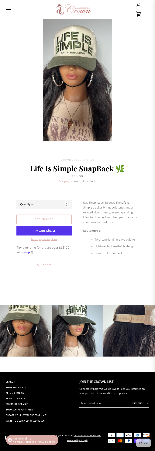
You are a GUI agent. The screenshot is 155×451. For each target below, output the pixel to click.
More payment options (44, 239)
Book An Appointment (20, 410)
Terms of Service (17, 404)
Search (10, 382)
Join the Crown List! (97, 382)
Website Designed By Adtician (25, 421)
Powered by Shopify (77, 440)
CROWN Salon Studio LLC (87, 435)
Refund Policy (15, 393)
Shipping (64, 181)
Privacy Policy (15, 398)
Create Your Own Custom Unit (26, 415)
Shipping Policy (16, 387)
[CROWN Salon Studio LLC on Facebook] (6, 437)
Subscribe (138, 403)
